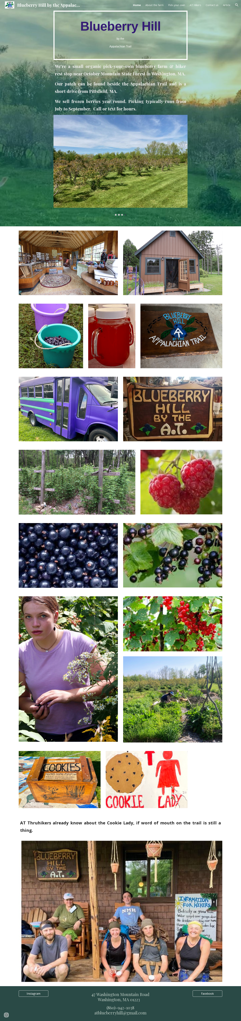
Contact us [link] (212, 5)
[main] (120, 35)
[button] (237, 5)
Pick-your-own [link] (176, 5)
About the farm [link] (154, 5)
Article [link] (226, 5)
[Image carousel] (120, 165)
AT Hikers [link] (195, 5)
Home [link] (137, 5)
